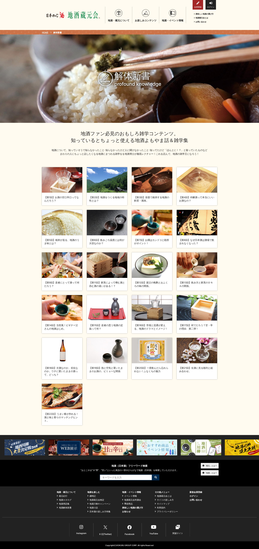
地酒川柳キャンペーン (99, 504)
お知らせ (126, 511)
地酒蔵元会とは (202, 18)
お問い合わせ (201, 22)
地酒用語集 (64, 504)
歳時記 (92, 496)
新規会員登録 (196, 492)
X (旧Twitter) (105, 534)
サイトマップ (163, 504)
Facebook (129, 534)
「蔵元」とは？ (210, 466)
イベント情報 (130, 496)
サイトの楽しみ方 (165, 500)
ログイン (210, 7)
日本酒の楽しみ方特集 (99, 511)
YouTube (153, 533)
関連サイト (178, 533)
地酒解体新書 (65, 507)
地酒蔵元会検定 (96, 500)
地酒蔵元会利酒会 (132, 500)
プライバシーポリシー (167, 511)
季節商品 (128, 504)
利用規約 (161, 507)
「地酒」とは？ (210, 473)
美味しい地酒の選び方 (205, 14)
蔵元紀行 (63, 496)
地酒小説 (93, 507)
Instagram (81, 533)
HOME (45, 32)
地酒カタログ (65, 500)
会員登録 (197, 7)
